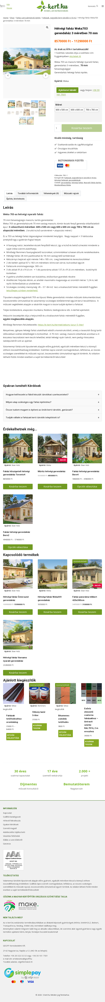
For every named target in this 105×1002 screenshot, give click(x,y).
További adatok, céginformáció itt (18, 962)
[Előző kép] (8, 75)
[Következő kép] (46, 75)
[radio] (62, 110)
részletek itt (75, 56)
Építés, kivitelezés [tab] (15, 198)
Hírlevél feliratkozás (12, 820)
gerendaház (66, 183)
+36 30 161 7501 (40, 955)
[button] (47, 27)
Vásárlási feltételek (11, 836)
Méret (58, 104)
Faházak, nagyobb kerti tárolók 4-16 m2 (80, 178)
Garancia (7, 843)
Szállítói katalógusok (12, 816)
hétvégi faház (77, 183)
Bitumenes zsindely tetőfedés (63, 718)
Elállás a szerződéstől (12, 839)
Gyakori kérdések (10, 824)
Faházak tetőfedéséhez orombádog (14, 718)
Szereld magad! (10, 828)
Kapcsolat (7, 813)
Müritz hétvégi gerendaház (51, 471)
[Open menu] (102, 6)
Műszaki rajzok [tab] (71, 193)
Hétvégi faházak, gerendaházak (67, 180)
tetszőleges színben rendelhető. (22, 290)
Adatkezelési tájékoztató (14, 832)
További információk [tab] (28, 193)
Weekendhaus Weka (62, 185)
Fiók (8, 4)
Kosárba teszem (81, 128)
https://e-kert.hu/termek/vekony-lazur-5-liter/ (61, 324)
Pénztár (9, 8)
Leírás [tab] (10, 193)
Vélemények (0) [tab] (51, 193)
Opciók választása (87, 486)
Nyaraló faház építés (92, 183)
